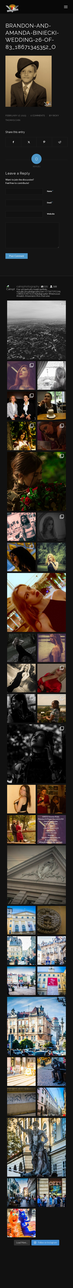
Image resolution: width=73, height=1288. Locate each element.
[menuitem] (66, 7)
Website (50, 214)
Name (50, 191)
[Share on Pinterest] (44, 142)
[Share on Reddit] (59, 142)
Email (50, 202)
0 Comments (37, 115)
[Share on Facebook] (13, 142)
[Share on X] (28, 142)
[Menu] (66, 7)
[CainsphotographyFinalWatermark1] (30, 7)
